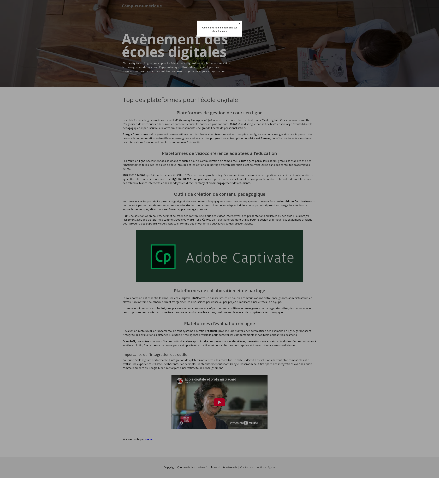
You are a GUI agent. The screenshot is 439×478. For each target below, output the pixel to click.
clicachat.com (219, 31)
